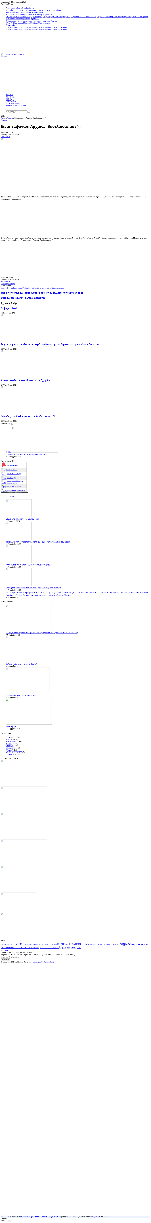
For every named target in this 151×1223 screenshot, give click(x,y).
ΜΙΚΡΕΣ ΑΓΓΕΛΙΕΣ (14, 752)
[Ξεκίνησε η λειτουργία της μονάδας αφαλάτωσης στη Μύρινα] (19, 585)
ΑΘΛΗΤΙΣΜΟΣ (44, 944)
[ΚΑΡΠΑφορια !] (29, 724)
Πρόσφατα (10, 496)
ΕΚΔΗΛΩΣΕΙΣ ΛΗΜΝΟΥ (94, 944)
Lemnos (3, 944)
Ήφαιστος (35, 944)
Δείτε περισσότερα (8, 284)
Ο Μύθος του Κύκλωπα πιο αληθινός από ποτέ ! (28, 416)
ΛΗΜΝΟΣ (10, 97)
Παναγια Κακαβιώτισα (46, 948)
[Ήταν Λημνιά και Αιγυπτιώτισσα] (28, 693)
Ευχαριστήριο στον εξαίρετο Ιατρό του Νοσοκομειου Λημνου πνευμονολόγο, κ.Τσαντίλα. (50, 344)
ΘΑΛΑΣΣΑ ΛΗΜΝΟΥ (112, 944)
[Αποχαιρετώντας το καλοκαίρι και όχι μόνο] (24, 375)
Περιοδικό (10, 754)
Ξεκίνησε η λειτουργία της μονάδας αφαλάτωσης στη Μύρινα (29, 14)
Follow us (5, 950)
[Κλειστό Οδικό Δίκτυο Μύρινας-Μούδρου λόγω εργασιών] (18, 912)
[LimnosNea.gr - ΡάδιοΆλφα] (12, 54)
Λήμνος (9, 750)
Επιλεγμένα (10, 748)
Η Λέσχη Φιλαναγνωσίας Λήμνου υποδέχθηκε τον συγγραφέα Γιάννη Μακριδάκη (36, 27)
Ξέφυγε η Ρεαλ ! (12, 25)
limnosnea (9, 944)
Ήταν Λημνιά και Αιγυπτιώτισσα (21, 695)
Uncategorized (11, 737)
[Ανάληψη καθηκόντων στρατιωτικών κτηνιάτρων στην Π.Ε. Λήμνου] (24, 891)
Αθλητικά (9, 739)
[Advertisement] (75, 75)
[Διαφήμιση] (6, 56)
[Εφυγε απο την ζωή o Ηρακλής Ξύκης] (19, 516)
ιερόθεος (79, 948)
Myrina (17, 944)
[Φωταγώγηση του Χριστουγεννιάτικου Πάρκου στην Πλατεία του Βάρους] (19, 539)
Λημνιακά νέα (139, 944)
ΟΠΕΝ (3, 948)
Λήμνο (94, 1217)
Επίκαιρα (9, 746)
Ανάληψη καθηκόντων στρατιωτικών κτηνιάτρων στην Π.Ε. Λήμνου (31, 21)
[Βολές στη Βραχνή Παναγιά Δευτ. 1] (24, 661)
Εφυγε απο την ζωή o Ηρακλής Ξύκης (20, 8)
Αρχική (3, 118)
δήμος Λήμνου (67, 947)
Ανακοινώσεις (11, 741)
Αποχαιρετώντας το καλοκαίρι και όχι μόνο (25, 380)
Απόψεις (10, 118)
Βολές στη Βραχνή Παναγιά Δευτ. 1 (21, 664)
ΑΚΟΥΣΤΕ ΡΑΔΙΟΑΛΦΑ (16, 105)
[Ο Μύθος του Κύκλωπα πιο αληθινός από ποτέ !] (24, 411)
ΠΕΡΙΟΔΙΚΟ (11, 101)
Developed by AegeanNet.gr (43, 962)
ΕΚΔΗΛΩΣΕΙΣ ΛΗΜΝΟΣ (70, 944)
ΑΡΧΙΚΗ (9, 95)
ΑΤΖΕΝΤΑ (53, 944)
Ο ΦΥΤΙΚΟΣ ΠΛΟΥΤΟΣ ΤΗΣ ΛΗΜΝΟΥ (22, 948)
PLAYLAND (27, 944)
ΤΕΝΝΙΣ (55, 948)
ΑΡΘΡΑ (9, 99)
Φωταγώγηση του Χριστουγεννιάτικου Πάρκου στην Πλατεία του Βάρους (33, 10)
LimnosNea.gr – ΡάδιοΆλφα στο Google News (39, 1217)
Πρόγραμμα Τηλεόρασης (14, 493)
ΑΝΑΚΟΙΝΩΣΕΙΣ (13, 103)
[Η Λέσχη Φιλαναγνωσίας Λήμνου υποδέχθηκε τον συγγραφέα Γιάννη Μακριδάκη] (29, 630)
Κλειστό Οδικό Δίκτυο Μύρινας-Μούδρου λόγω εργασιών (28, 23)
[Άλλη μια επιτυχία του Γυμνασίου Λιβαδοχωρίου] (19, 562)
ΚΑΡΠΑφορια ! (12, 726)
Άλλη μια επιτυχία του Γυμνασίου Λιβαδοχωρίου (24, 12)
